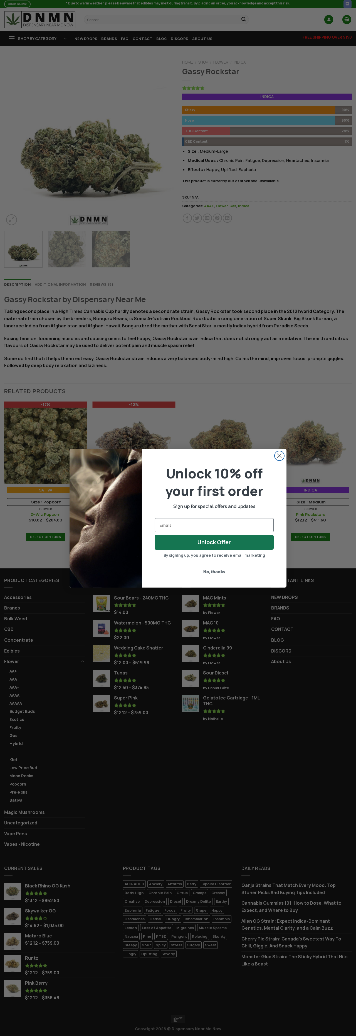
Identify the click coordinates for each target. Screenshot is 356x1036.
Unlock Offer (214, 542)
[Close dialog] (279, 456)
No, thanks (214, 571)
